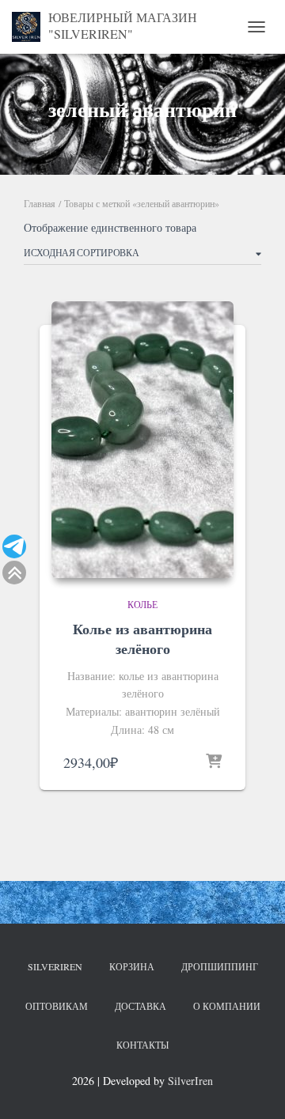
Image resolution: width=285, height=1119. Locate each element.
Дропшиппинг (219, 966)
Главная (39, 203)
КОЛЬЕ (142, 604)
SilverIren (55, 966)
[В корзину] (214, 762)
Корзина (131, 966)
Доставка (140, 1006)
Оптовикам (56, 1006)
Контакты (142, 1044)
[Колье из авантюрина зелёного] (142, 439)
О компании (226, 1006)
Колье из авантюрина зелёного (142, 638)
